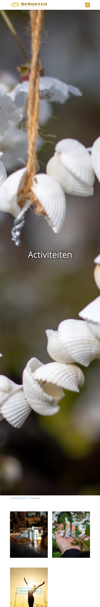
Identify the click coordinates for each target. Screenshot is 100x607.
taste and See (28, 534)
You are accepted (29, 590)
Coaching (71, 534)
